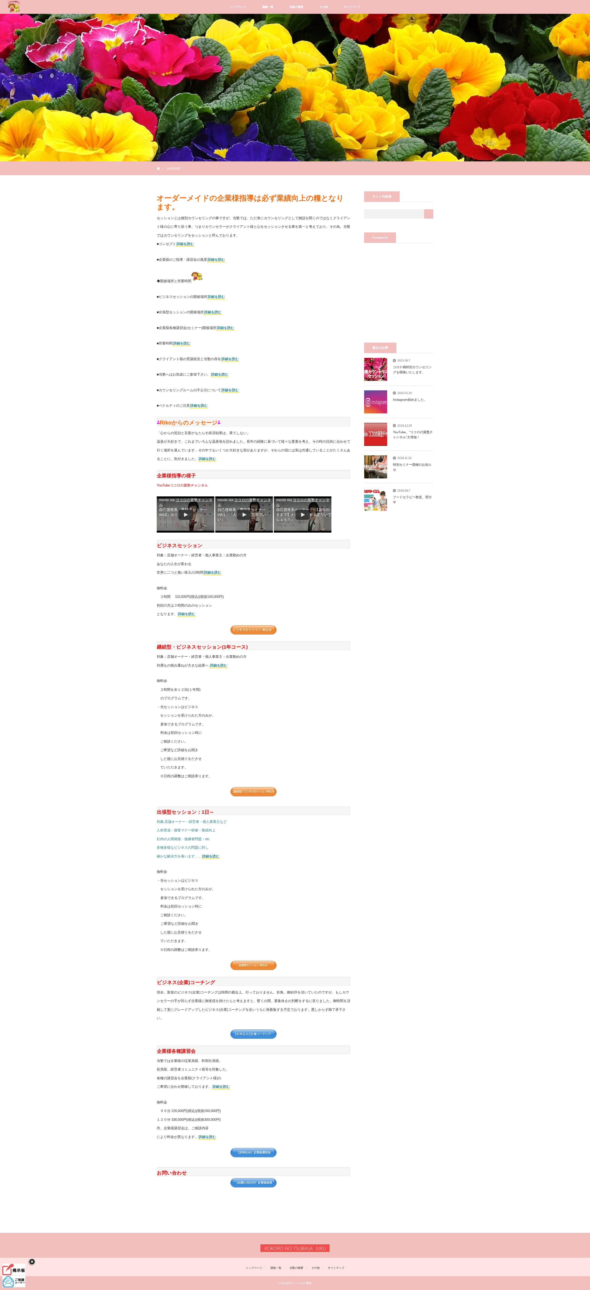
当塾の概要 (296, 7)
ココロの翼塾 (303, 1283)
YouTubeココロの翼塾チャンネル (182, 485)
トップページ (238, 7)
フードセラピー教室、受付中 (412, 499)
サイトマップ (352, 7)
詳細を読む (185, 244)
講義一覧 (267, 7)
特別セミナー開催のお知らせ (412, 467)
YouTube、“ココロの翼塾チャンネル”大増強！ (413, 434)
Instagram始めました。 (410, 399)
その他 (323, 7)
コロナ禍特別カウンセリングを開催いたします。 (412, 369)
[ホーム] (158, 163)
